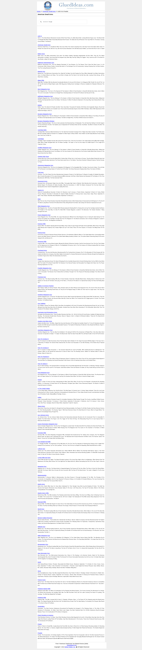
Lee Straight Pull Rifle (44, 441)
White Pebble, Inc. (70, 647)
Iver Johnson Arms (43, 415)
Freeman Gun (42, 277)
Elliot (39, 199)
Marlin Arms (41, 484)
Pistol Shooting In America (45, 615)
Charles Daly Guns (43, 156)
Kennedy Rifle (42, 433)
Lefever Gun (41, 449)
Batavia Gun (41, 71)
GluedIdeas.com (72, 645)
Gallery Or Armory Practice (46, 286)
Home (39, 11)
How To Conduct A (43, 339)
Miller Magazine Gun (44, 535)
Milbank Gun (41, 526)
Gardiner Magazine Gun (45, 294)
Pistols (40, 624)
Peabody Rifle (42, 597)
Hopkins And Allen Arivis (45, 321)
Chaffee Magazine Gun (44, 147)
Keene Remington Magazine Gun (47, 424)
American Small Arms (49, 11)
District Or (41, 190)
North (39, 562)
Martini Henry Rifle (43, 493)
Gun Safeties (41, 303)
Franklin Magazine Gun (44, 268)
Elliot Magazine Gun (44, 206)
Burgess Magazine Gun (45, 114)
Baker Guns (41, 54)
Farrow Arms (41, 232)
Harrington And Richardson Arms (47, 312)
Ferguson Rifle (42, 241)
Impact (40, 379)
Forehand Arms (42, 250)
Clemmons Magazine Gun (45, 165)
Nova (39, 571)
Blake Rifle (41, 80)
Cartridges (41, 139)
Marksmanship (42, 475)
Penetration (41, 606)
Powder (40, 633)
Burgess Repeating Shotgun (46, 121)
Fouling (40, 259)
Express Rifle (42, 224)
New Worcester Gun (44, 553)
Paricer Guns (41, 580)
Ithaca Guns (41, 406)
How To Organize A (43, 356)
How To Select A (42, 364)
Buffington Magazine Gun (45, 96)
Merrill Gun (41, 509)
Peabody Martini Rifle (44, 588)
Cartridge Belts (42, 130)
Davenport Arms (42, 181)
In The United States (44, 388)
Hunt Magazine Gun (44, 372)
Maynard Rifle (42, 502)
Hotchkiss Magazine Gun (45, 330)
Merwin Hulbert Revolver (45, 518)
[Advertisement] (65, 30)
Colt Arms (40, 172)
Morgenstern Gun (43, 544)
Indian (39, 397)
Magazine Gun (42, 466)
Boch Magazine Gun (44, 89)
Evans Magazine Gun (44, 215)
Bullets (40, 105)
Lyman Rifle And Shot (44, 457)
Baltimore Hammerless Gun (46, 62)
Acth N (40, 36)
